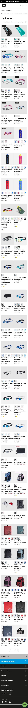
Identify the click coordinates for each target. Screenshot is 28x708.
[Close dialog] (26, 344)
